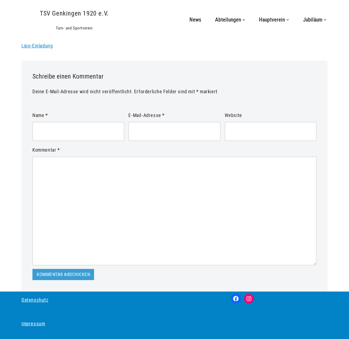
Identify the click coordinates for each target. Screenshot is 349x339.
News (195, 20)
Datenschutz (35, 300)
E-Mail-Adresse (146, 115)
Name (40, 115)
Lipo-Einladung (37, 46)
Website (233, 115)
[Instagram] (249, 299)
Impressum (33, 323)
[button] (243, 20)
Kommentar (46, 150)
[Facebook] (236, 299)
